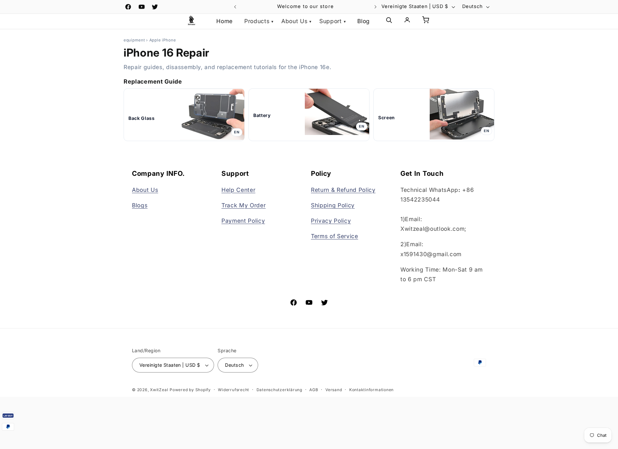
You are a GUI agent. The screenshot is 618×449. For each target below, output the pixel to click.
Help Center (238, 189)
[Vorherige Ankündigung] (235, 6)
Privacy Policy (331, 220)
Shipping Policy (333, 205)
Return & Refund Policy (343, 189)
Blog (363, 21)
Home (224, 21)
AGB (313, 389)
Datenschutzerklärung (279, 389)
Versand (333, 389)
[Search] (388, 21)
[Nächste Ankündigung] (376, 6)
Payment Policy (243, 220)
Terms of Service (334, 236)
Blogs (139, 205)
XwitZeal (159, 389)
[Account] (407, 21)
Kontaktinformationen (371, 389)
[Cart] (425, 21)
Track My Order (243, 205)
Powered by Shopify (190, 389)
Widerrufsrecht (233, 389)
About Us (145, 189)
